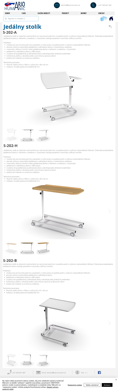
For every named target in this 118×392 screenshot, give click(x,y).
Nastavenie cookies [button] (75, 385)
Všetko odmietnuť (92, 385)
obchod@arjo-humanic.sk (70, 5)
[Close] (116, 379)
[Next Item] (109, 98)
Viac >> (84, 373)
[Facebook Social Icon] (99, 372)
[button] (69, 13)
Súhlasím (107, 385)
